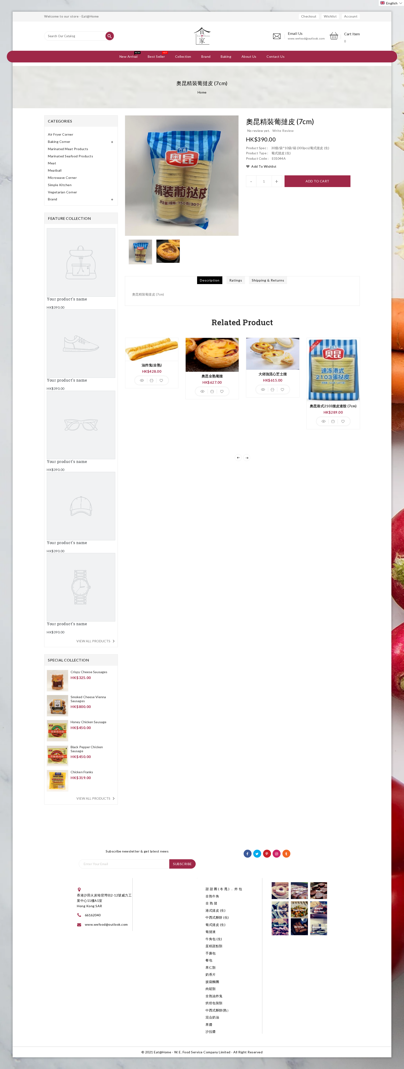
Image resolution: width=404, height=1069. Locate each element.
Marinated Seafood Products (70, 156)
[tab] (81, 135)
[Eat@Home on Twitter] (257, 853)
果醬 (209, 1024)
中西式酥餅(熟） (218, 1010)
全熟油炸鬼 (214, 996)
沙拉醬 (211, 1031)
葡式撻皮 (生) (215, 925)
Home (202, 92)
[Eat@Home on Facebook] (247, 853)
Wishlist (330, 16)
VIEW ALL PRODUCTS (96, 641)
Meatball (54, 170)
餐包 (209, 960)
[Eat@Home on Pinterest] (267, 853)
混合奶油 (212, 1017)
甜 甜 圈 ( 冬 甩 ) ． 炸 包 (224, 889)
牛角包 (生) (214, 939)
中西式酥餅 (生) (217, 917)
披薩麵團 (212, 982)
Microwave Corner (62, 178)
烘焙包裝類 (214, 1003)
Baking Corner (59, 142)
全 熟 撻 (211, 903)
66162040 (93, 915)
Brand (52, 199)
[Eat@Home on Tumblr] (286, 853)
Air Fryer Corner (60, 134)
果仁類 (211, 967)
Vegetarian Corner (62, 192)
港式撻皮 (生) (215, 910)
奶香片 (211, 974)
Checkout (309, 16)
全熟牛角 (212, 896)
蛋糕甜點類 (214, 946)
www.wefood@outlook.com (306, 38)
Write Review (283, 131)
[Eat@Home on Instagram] (276, 853)
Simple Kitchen (60, 185)
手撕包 (211, 953)
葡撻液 (211, 932)
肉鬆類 (211, 989)
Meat (52, 163)
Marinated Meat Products (68, 149)
